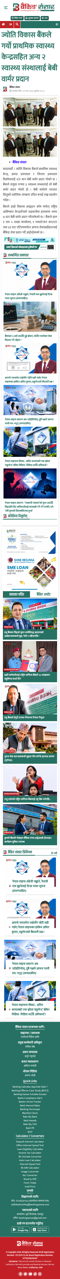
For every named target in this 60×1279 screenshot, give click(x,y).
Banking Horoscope (30, 1109)
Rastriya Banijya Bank (11, 669)
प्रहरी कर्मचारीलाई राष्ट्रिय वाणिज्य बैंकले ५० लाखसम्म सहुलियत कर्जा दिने (27, 677)
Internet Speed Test (30, 1164)
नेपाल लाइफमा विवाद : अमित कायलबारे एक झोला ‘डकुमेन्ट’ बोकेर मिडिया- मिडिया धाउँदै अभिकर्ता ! (27, 463)
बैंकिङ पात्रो (18, 18)
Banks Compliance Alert (30, 1098)
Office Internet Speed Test (30, 1145)
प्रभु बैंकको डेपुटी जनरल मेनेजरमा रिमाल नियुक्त (24, 718)
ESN (41, 1267)
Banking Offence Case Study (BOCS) (30, 1091)
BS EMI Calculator (30, 1168)
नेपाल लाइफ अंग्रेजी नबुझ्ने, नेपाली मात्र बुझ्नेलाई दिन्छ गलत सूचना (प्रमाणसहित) (28, 296)
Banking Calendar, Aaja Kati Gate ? (30, 1087)
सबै (55, 853)
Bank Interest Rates (30, 1106)
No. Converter (30, 1175)
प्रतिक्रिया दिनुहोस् (17, 516)
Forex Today (30, 1183)
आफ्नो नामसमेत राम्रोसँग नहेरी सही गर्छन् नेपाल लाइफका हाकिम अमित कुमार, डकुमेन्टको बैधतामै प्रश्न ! (29, 380)
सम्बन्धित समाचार (18, 255)
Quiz (30, 1132)
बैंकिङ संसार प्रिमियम (20, 852)
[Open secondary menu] (6, 8)
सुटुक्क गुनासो (33, 18)
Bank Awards (30, 1121)
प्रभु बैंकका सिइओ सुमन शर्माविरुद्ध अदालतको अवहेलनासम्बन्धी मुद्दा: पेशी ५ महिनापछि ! (24, 634)
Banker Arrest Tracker (30, 1102)
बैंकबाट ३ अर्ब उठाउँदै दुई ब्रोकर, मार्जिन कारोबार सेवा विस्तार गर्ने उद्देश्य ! (28, 338)
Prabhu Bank (8, 627)
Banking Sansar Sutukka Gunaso (30, 1094)
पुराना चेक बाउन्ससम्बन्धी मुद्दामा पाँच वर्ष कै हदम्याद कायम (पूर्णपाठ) (29, 758)
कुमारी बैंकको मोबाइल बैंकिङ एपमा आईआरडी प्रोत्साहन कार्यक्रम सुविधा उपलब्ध (27, 840)
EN (10, 24)
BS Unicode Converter (30, 1157)
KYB (46, 18)
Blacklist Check (30, 1113)
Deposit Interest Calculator (30, 1142)
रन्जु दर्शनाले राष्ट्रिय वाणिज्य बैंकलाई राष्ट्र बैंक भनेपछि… (27, 799)
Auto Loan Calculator (30, 1160)
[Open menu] (57, 24)
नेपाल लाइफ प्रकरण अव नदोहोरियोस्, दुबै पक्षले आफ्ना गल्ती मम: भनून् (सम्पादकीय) (29, 422)
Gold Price (30, 1187)
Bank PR (30, 1128)
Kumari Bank (8, 832)
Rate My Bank (30, 1117)
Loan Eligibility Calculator (30, 1149)
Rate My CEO (30, 1124)
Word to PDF (30, 1179)
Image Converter (30, 1172)
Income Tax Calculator (30, 1153)
